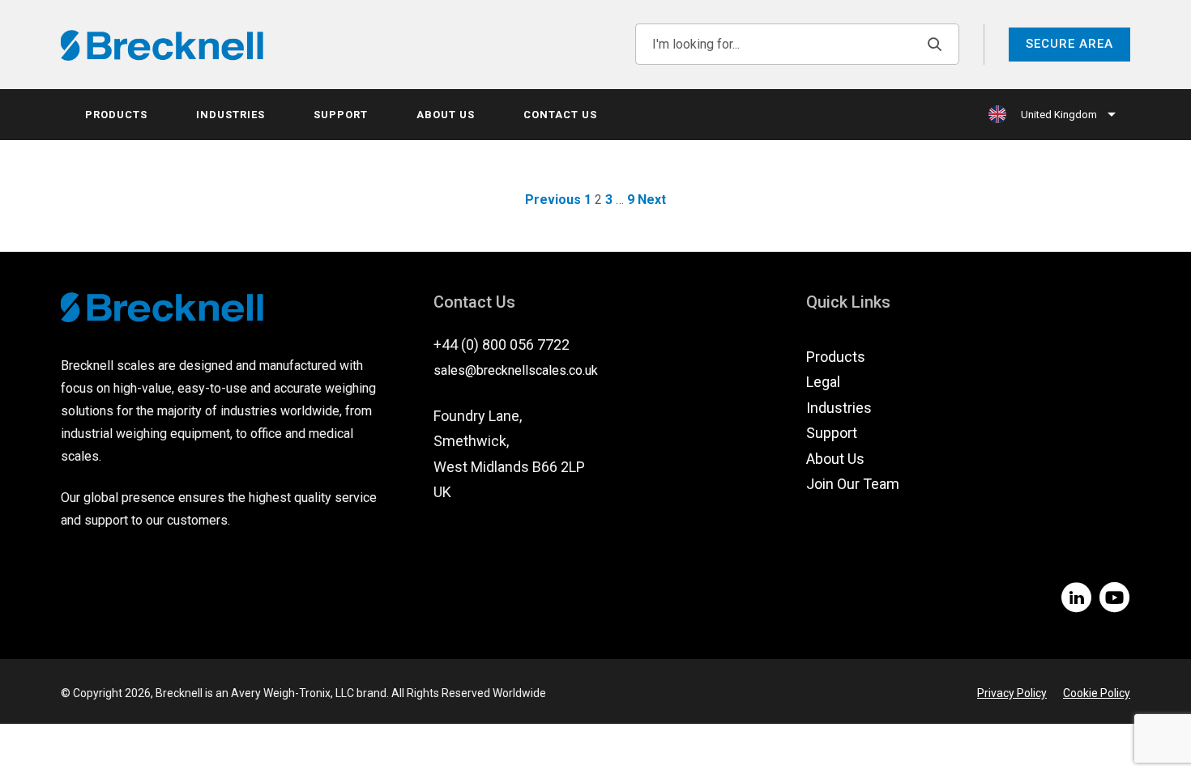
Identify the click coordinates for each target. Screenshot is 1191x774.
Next (652, 199)
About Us (445, 114)
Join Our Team (852, 483)
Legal (823, 381)
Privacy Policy (1012, 693)
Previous (553, 199)
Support (341, 114)
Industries (230, 114)
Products (116, 114)
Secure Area (1069, 43)
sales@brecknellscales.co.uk (515, 370)
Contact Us (560, 114)
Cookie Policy (1096, 693)
